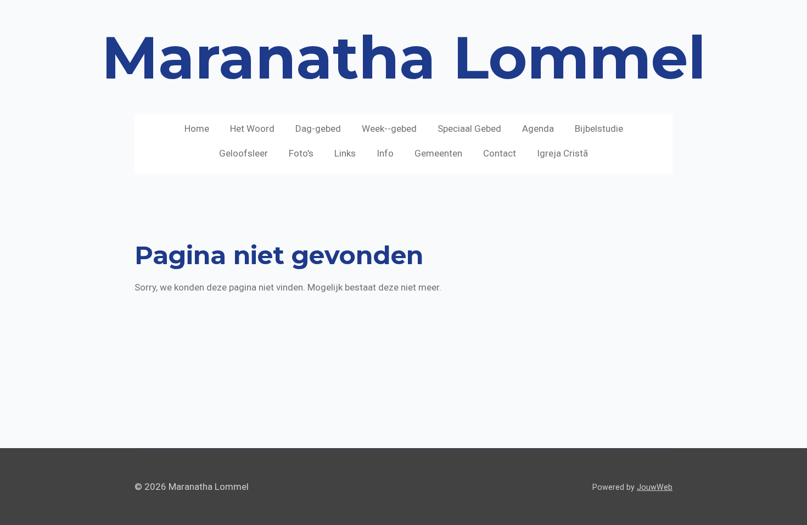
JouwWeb (654, 487)
